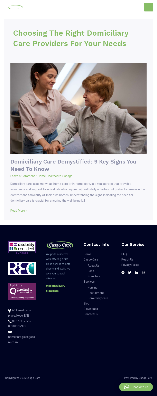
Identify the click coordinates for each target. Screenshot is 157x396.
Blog (86, 303)
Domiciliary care (98, 298)
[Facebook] (122, 272)
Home (87, 254)
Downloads (91, 308)
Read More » (18, 210)
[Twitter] (129, 272)
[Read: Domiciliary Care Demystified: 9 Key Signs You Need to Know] (78, 108)
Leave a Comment (22, 176)
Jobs (91, 271)
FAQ (124, 254)
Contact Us (91, 314)
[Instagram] (143, 272)
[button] (136, 387)
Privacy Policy (130, 264)
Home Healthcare (49, 176)
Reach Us (127, 259)
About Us (94, 265)
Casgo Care (91, 259)
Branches (94, 276)
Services (89, 281)
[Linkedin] (136, 272)
